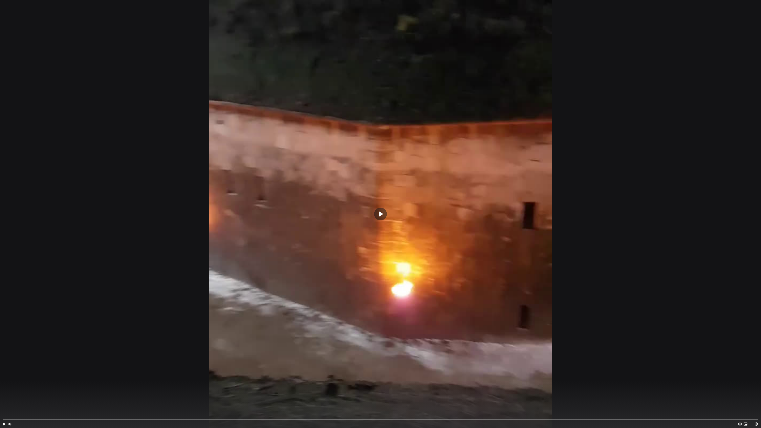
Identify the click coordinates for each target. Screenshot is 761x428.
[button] (4, 424)
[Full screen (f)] (751, 424)
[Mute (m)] (10, 424)
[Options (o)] (740, 424)
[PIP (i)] (745, 424)
